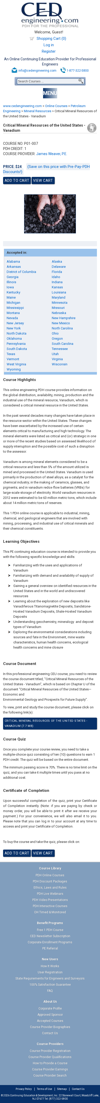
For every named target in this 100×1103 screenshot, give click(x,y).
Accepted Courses (50, 1021)
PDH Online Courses (50, 875)
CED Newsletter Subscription (50, 936)
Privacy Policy (24, 1089)
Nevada (12, 318)
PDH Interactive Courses (50, 906)
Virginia (57, 359)
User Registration (50, 972)
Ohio (55, 333)
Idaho (56, 277)
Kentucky (13, 292)
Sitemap (62, 1089)
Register (49, 51)
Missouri (58, 308)
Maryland (58, 297)
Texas (11, 354)
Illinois (11, 282)
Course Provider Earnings (50, 1069)
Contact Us (50, 1033)
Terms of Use (44, 1089)
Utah (55, 354)
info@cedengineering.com (37, 70)
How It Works (50, 966)
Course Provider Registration (50, 1051)
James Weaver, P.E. (51, 154)
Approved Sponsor (50, 1014)
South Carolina (62, 344)
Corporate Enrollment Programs (50, 942)
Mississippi (15, 308)
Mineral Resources (37, 111)
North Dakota (16, 333)
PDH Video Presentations (50, 900)
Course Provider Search (50, 1075)
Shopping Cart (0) (51, 38)
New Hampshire (63, 318)
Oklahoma (14, 338)
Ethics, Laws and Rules (50, 887)
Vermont (13, 359)
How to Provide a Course (50, 1063)
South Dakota (17, 349)
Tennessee (60, 349)
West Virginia (16, 364)
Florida (57, 272)
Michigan (13, 303)
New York (14, 328)
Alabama (13, 261)
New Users (50, 959)
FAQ (50, 991)
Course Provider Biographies (50, 1027)
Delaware (59, 267)
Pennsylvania (16, 344)
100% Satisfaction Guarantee (50, 984)
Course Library (50, 868)
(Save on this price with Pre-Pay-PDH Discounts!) (46, 169)
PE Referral (50, 948)
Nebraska (59, 313)
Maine (11, 297)
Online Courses (56, 106)
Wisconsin (59, 364)
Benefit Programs (50, 923)
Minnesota (59, 303)
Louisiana (59, 292)
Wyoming (14, 369)
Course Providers (50, 1044)
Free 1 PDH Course (50, 930)
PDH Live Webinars (50, 894)
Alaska (57, 261)
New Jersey (15, 323)
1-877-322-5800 (78, 70)
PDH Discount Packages (50, 881)
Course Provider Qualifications (50, 1057)
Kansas (57, 287)
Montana (13, 313)
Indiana (57, 282)
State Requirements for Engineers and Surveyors (50, 978)
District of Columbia (21, 272)
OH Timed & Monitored (50, 912)
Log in (49, 45)
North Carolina (62, 328)
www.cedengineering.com (22, 106)
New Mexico (61, 323)
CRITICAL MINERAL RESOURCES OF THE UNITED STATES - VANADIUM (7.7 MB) (46, 723)
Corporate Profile (50, 1008)
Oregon (57, 338)
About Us (50, 1001)
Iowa (10, 287)
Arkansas (14, 267)
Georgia (12, 277)
